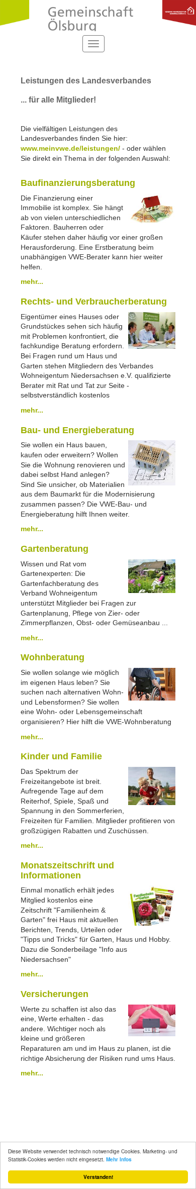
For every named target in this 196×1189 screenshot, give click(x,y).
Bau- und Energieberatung (77, 430)
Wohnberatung (52, 657)
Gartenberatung (54, 549)
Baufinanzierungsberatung (78, 183)
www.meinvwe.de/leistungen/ (70, 148)
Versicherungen (54, 994)
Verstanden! (98, 1176)
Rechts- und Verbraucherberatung (94, 301)
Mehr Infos (119, 1159)
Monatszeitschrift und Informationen (67, 870)
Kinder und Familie (61, 756)
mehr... (32, 281)
